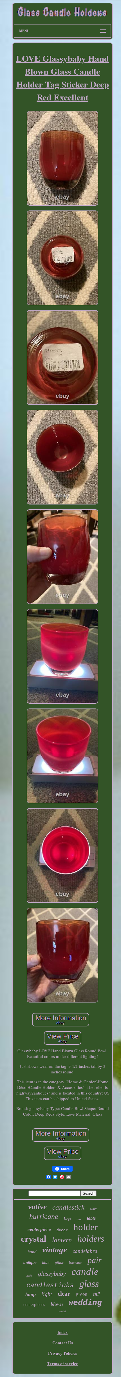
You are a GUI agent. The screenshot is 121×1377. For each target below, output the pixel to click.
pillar (59, 1263)
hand (32, 1252)
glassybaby (52, 1273)
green (82, 1294)
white (93, 1209)
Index (62, 1332)
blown (57, 1304)
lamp (30, 1294)
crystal (33, 1239)
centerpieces (34, 1304)
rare (79, 1219)
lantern (62, 1240)
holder (85, 1227)
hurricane (43, 1216)
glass (89, 1284)
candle (84, 1271)
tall (96, 1294)
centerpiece (39, 1229)
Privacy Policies (62, 1353)
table (91, 1218)
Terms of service (62, 1363)
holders (90, 1239)
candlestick (68, 1207)
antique (30, 1262)
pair (95, 1260)
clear (64, 1293)
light (46, 1294)
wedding (85, 1302)
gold (29, 1275)
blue (45, 1263)
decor (62, 1230)
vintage (54, 1249)
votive (37, 1207)
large (67, 1219)
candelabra (85, 1251)
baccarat (75, 1263)
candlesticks (50, 1285)
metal (62, 1311)
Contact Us (62, 1343)
